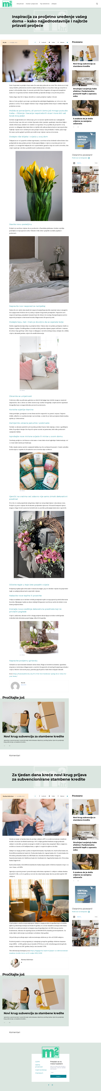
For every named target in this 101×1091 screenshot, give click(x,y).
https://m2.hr (23, 684)
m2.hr (4, 42)
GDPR (37, 1062)
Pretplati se (58, 1076)
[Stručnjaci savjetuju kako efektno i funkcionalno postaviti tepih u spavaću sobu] (85, 78)
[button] (96, 3)
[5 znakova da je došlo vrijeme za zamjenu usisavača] (85, 108)
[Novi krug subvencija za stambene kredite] (33, 717)
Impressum (39, 1073)
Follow (96, 163)
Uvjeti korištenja (41, 1070)
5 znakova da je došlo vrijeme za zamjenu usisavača (83, 121)
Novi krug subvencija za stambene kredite (34, 736)
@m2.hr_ (79, 163)
